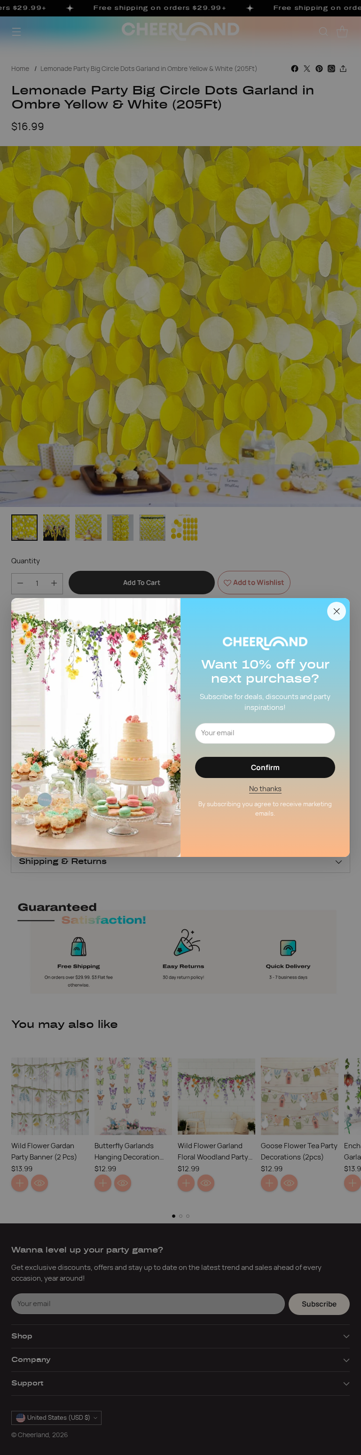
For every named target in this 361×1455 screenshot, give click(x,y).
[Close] (336, 611)
